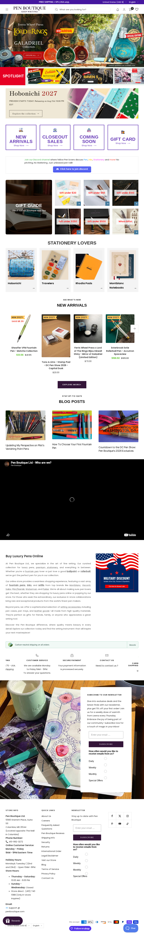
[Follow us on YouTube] (120, 824)
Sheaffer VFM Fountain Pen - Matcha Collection (24, 349)
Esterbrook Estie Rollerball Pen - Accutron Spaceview (120, 351)
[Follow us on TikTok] (127, 824)
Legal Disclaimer (49, 855)
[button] (118, 9)
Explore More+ (72, 384)
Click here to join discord (74, 169)
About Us (46, 816)
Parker (46, 589)
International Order (51, 851)
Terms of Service (50, 869)
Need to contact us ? (107, 665)
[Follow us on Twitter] (120, 816)
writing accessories (70, 606)
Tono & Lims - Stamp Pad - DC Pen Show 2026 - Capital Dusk (56, 365)
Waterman (31, 589)
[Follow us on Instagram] (127, 816)
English (132, 2)
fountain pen (32, 571)
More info (132, 645)
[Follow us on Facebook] (112, 816)
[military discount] (117, 572)
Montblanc (75, 585)
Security (45, 842)
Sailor (8, 589)
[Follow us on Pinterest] (112, 824)
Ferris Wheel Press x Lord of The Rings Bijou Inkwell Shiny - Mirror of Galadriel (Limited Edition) (88, 352)
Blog (43, 864)
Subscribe (106, 744)
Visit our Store (48, 860)
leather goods (42, 610)
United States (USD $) (113, 2)
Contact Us (47, 878)
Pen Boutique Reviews (52, 833)
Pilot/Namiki (18, 589)
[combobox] (84, 9)
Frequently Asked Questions (50, 827)
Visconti (86, 585)
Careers (45, 820)
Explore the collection (26, 113)
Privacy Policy (48, 873)
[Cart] (130, 9)
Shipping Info (48, 837)
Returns (45, 846)
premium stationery (47, 567)
